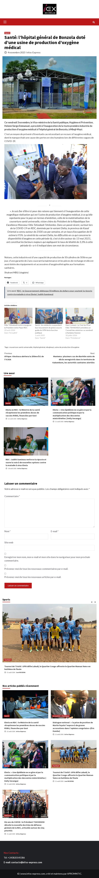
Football (56, 766)
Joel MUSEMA (20, 672)
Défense (8, 815)
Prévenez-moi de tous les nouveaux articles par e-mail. (32, 577)
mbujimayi (50, 347)
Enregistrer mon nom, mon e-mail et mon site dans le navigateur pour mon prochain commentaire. (47, 559)
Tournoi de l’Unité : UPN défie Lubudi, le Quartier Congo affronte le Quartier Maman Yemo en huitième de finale (73, 775)
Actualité (56, 716)
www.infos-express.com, (33, 873)
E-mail (55, 531)
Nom (7, 531)
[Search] (93, 22)
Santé (7, 33)
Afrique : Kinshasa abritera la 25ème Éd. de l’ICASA (24, 356)
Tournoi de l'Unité (11, 660)
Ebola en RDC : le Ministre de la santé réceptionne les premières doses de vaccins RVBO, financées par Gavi (23, 412)
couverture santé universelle (20, 347)
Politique (65, 716)
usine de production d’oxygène (67, 347)
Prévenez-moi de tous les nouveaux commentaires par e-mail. (36, 568)
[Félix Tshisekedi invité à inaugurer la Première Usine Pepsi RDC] (18, 316)
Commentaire (12, 496)
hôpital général (39, 347)
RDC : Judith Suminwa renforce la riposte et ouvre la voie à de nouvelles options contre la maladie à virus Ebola (26, 462)
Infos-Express (33, 52)
